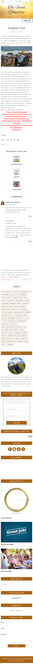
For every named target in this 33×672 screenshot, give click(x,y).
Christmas (23, 291)
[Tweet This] (8, 139)
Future (27, 300)
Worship (25, 341)
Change (14, 297)
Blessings (4, 306)
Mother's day (12, 335)
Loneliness (5, 303)
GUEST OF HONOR (6, 571)
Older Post (26, 279)
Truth (8, 144)
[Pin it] (17, 139)
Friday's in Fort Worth (8, 327)
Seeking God (15, 309)
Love (29, 291)
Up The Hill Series (7, 312)
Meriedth (25, 332)
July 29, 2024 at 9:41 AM (10, 204)
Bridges (4, 318)
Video (3, 341)
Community (23, 294)
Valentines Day (18, 312)
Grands (23, 306)
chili (3, 344)
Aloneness (28, 312)
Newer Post (6, 279)
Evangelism (5, 324)
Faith (25, 297)
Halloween (5, 330)
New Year (12, 303)
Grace (12, 294)
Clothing (4, 321)
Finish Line (13, 324)
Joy (12, 315)
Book (8, 297)
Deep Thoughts (6, 291)
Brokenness (11, 318)
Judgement (17, 332)
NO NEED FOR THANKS (7, 544)
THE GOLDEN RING (6, 518)
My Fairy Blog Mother (18, 661)
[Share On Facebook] (11, 139)
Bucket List (20, 318)
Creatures (12, 321)
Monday (4, 335)
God (25, 327)
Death (11, 306)
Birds (25, 315)
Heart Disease (14, 330)
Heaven (4, 300)
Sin (17, 294)
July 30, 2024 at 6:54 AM (10, 223)
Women (19, 341)
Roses (3, 338)
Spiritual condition (21, 338)
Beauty (19, 303)
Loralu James (11, 658)
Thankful (24, 309)
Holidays (10, 300)
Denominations (21, 321)
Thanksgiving (19, 300)
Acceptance (18, 315)
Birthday (26, 303)
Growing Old (5, 315)
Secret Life (10, 338)
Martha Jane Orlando (12, 202)
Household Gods (7, 332)
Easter (17, 306)
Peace (20, 297)
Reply (30, 216)
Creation (15, 291)
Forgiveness (5, 294)
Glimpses (19, 327)
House (22, 330)
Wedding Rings (11, 341)
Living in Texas (6, 309)
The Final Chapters (16, 10)
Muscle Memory (22, 335)
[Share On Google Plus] (14, 139)
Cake (27, 318)
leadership (10, 344)
